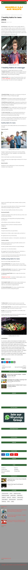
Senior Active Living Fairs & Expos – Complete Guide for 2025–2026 (16, 375)
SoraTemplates (10, 568)
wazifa (12, 501)
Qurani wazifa (19, 499)
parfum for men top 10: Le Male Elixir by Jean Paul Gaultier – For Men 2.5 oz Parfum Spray (16, 521)
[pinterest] (12, 454)
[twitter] (7, 454)
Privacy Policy (17, 471)
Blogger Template (22, 568)
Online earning (20, 497)
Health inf (3, 497)
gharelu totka (13, 495)
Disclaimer (16, 469)
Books (11, 493)
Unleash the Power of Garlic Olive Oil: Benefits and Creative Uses (16, 479)
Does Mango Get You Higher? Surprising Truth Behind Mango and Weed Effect (17, 380)
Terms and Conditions (5, 471)
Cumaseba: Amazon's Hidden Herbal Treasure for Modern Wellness (16, 385)
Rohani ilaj (4, 501)
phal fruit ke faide (12, 499)
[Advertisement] (14, 86)
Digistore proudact (5, 495)
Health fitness (6, 15)
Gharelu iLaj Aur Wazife (14, 564)
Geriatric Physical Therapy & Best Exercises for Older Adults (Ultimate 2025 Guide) (17, 510)
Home (2, 15)
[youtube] (16, 454)
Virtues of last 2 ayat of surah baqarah (15, 484)
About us (16, 467)
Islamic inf (9, 497)
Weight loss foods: (6, 277)
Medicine (14, 497)
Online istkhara (4, 499)
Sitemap (3, 472)
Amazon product (5, 493)
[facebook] (3, 454)
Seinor (8, 501)
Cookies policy (4, 469)
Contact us (3, 467)
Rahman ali (3, 22)
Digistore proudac (17, 493)
